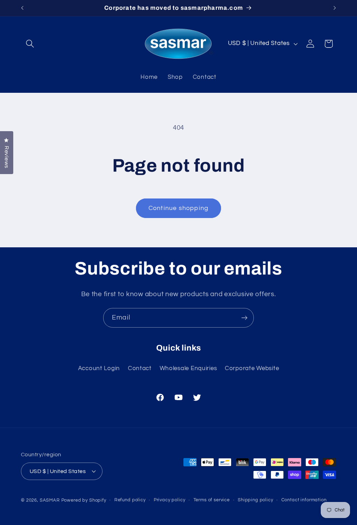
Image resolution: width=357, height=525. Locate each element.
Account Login (99, 368)
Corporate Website (252, 368)
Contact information (304, 499)
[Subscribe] (244, 318)
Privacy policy (169, 499)
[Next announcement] (334, 8)
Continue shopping (178, 208)
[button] (30, 44)
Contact (140, 368)
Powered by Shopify (83, 500)
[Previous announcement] (22, 8)
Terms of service (211, 499)
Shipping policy (255, 499)
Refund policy (130, 499)
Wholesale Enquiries (188, 368)
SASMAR (50, 500)
